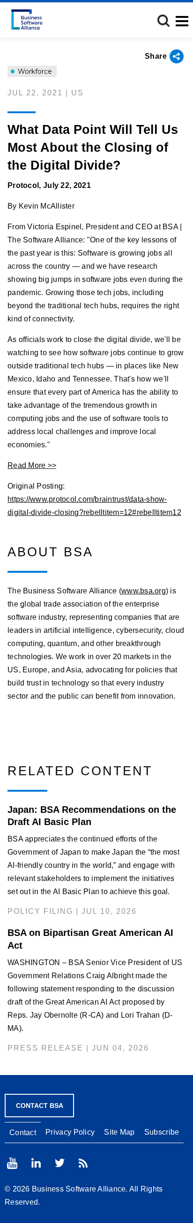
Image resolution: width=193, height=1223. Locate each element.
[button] (163, 21)
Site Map (119, 1132)
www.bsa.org (143, 591)
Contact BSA (39, 1105)
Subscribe (161, 1132)
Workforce (34, 71)
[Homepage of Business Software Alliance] (27, 19)
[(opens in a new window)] (12, 1163)
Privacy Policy (70, 1132)
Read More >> (31, 465)
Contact (22, 1133)
